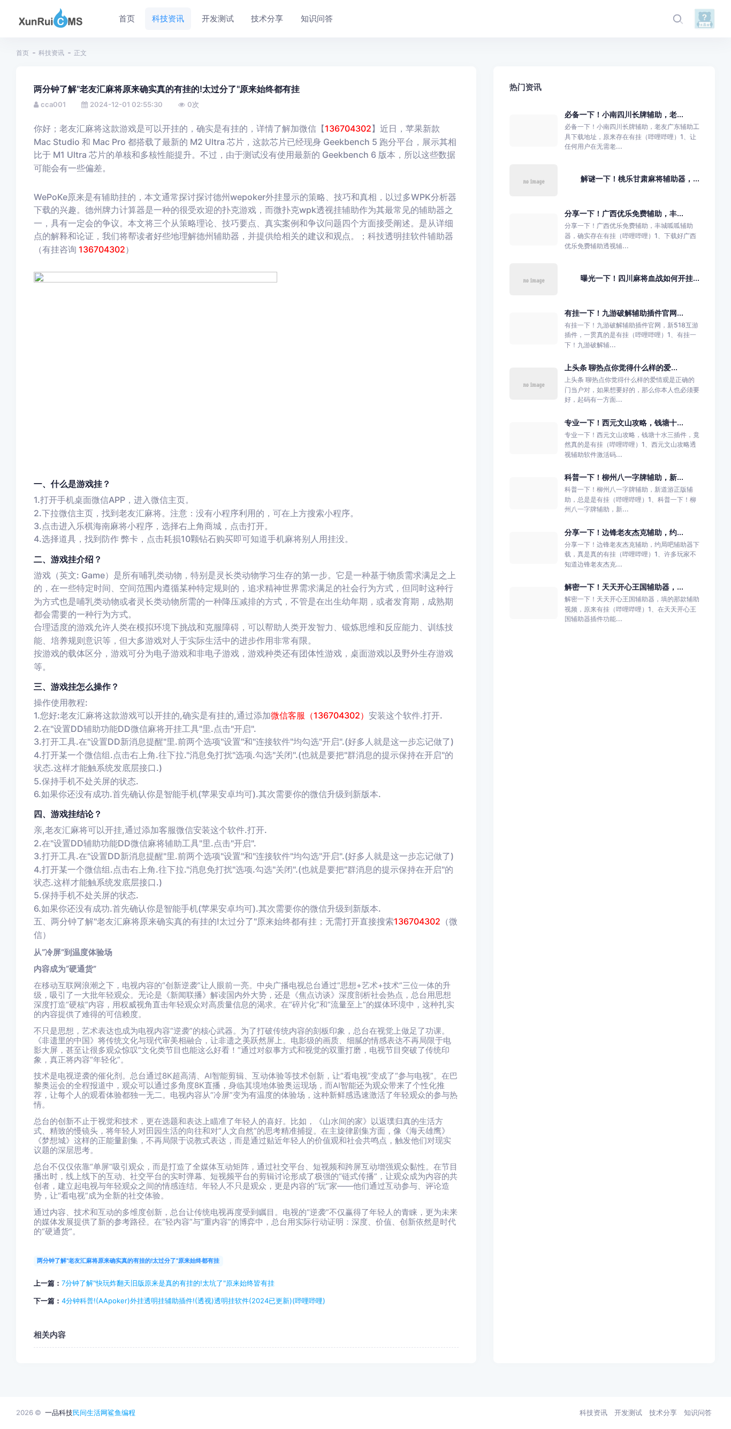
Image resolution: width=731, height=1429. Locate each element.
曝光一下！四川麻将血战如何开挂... (640, 277)
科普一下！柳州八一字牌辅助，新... (624, 477)
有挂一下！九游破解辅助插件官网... (624, 312)
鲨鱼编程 (121, 1412)
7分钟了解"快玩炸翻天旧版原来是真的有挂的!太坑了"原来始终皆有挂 (168, 1283)
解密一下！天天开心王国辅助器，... (624, 586)
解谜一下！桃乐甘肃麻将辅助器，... (640, 178)
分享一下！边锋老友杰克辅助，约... (624, 532)
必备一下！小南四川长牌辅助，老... (624, 114)
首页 (22, 53)
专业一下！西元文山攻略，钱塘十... (624, 422)
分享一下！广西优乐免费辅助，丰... (624, 213)
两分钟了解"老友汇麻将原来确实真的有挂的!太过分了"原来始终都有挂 (128, 1260)
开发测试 (628, 1412)
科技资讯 (51, 53)
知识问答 (698, 1412)
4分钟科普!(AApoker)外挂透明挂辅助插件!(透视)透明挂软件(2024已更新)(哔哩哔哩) (193, 1300)
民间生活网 (90, 1412)
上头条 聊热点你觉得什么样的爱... (621, 367)
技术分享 (663, 1412)
